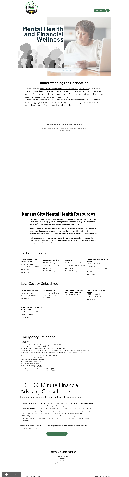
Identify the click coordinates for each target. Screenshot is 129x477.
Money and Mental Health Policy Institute (64, 94)
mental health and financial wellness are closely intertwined (64, 88)
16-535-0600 (107, 476)
